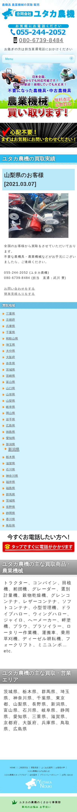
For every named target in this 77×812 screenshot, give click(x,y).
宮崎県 (10, 375)
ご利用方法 (23, 768)
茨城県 (10, 500)
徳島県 (10, 431)
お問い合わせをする (19, 288)
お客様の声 (60, 768)
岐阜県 (10, 407)
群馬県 (10, 494)
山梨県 (10, 400)
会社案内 (33, 775)
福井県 (10, 482)
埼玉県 (10, 344)
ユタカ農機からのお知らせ (38, 771)
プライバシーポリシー (49, 775)
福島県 (10, 488)
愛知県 (10, 438)
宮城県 (10, 369)
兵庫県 (10, 326)
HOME (13, 768)
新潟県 (10, 444)
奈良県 (10, 363)
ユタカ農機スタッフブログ (15, 775)
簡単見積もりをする (19, 293)
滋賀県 (10, 463)
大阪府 (10, 357)
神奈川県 (12, 475)
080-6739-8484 (41, 40)
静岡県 (10, 513)
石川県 (10, 469)
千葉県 (10, 332)
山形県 (10, 394)
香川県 (10, 519)
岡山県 (10, 413)
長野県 (10, 507)
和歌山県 (12, 338)
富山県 (10, 382)
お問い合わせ (67, 775)
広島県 (10, 425)
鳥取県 (10, 525)
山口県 (10, 388)
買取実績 (34, 768)
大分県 (10, 350)
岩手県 (10, 419)
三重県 (10, 313)
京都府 (10, 319)
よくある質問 (47, 768)
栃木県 (10, 457)
